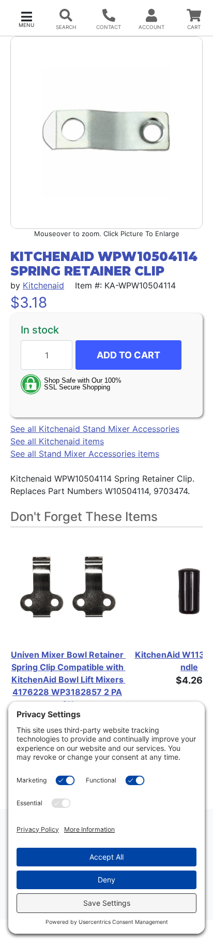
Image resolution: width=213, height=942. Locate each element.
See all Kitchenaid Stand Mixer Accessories (94, 429)
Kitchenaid (43, 285)
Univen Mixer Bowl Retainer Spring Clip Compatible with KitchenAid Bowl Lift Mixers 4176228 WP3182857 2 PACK (67, 679)
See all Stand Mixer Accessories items (84, 453)
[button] (26, 18)
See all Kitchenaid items (57, 441)
